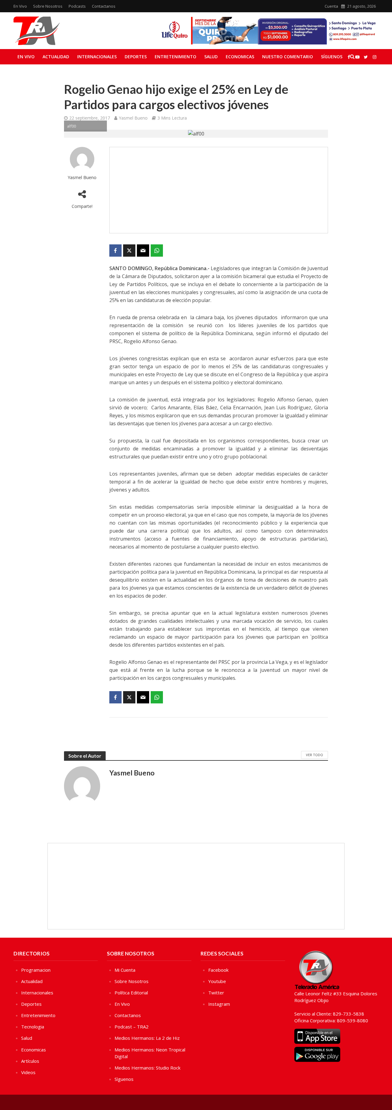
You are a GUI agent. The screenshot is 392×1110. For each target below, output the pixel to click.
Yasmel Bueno (133, 118)
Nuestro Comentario (287, 56)
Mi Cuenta (125, 970)
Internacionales (97, 56)
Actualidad (56, 56)
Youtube (217, 981)
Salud (211, 56)
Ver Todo (314, 754)
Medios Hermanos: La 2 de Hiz (147, 1038)
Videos (28, 1072)
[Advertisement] (219, 190)
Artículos (30, 1061)
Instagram (219, 1004)
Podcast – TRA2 (132, 1027)
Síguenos (331, 56)
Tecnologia (32, 1027)
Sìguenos (124, 1079)
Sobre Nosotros (47, 6)
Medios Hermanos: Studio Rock (147, 1068)
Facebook (218, 970)
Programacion (36, 970)
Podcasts (77, 6)
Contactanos (103, 6)
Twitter (216, 992)
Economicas (240, 56)
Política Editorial (131, 992)
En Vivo (20, 6)
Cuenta (331, 6)
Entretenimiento (175, 56)
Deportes (136, 56)
